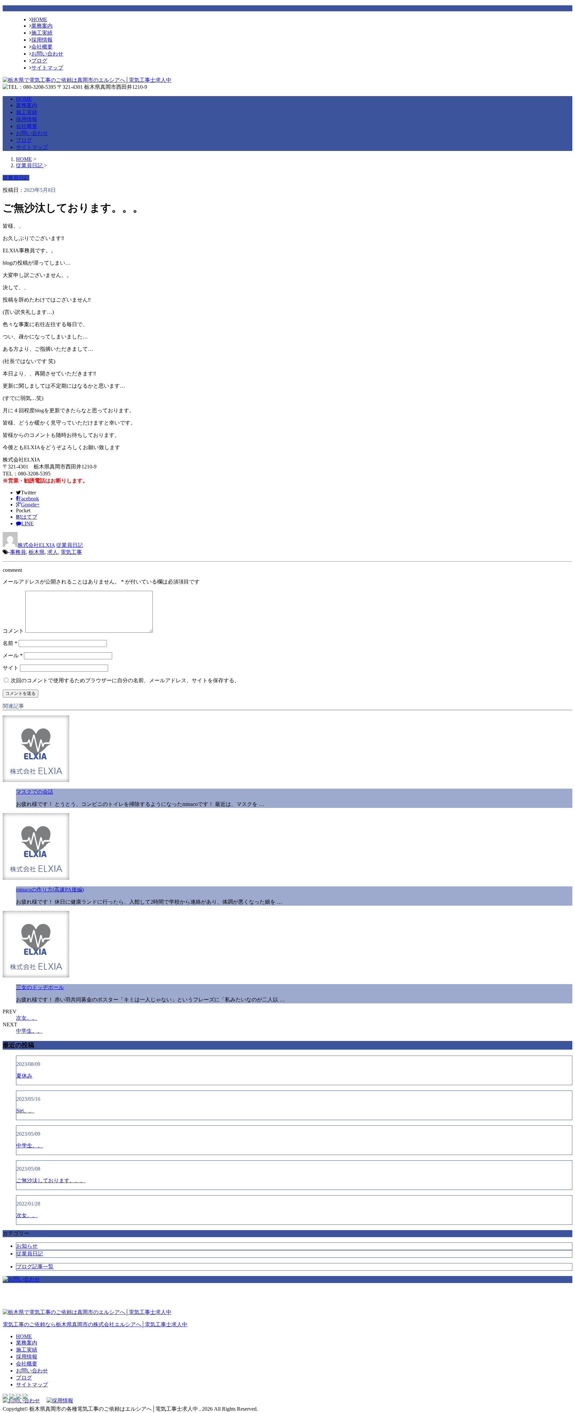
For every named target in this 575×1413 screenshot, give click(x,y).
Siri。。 (25, 1110)
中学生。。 (29, 1031)
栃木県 (37, 552)
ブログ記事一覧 (35, 1266)
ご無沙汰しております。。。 (51, 1180)
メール (13, 655)
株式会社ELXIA (36, 545)
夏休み (24, 1076)
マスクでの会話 (34, 792)
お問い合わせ (47, 54)
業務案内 (42, 26)
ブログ (39, 61)
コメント (13, 631)
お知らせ (27, 1246)
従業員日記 (69, 545)
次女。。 (26, 1018)
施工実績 (42, 33)
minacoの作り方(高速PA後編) (50, 889)
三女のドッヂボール (40, 987)
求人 (52, 552)
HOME (39, 19)
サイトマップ (47, 67)
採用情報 (42, 40)
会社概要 (42, 47)
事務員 (18, 552)
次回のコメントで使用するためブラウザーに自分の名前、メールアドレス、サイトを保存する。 (125, 680)
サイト (11, 668)
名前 (10, 643)
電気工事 (71, 552)
